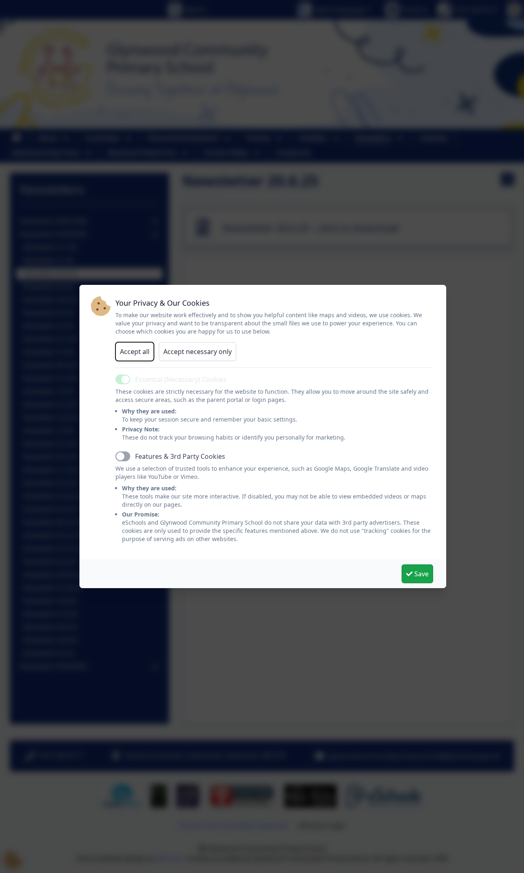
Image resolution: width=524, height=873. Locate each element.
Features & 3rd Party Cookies (180, 456)
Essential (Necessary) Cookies (180, 379)
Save (421, 573)
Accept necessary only (197, 351)
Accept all (134, 351)
